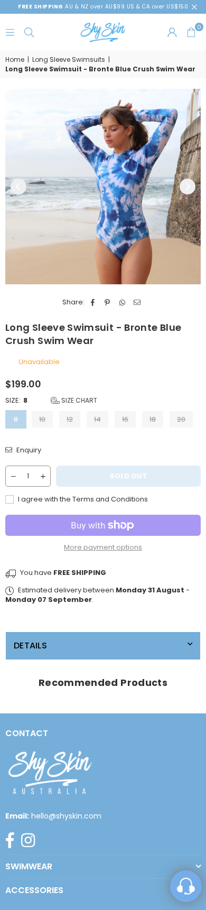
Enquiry (28, 450)
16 (125, 419)
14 (97, 419)
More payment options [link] (103, 547)
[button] (191, 32)
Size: (51, 400)
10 (42, 419)
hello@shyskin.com (66, 816)
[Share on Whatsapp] (122, 302)
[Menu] (10, 32)
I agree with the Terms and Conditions (82, 499)
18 (152, 419)
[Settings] (172, 32)
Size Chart (78, 400)
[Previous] (18, 186)
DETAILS (30, 645)
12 (70, 419)
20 (181, 419)
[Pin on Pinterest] (107, 302)
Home (14, 59)
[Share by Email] (137, 302)
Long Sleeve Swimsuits (68, 59)
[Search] (29, 32)
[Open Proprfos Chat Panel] (186, 886)
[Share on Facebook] (93, 302)
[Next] (187, 186)
